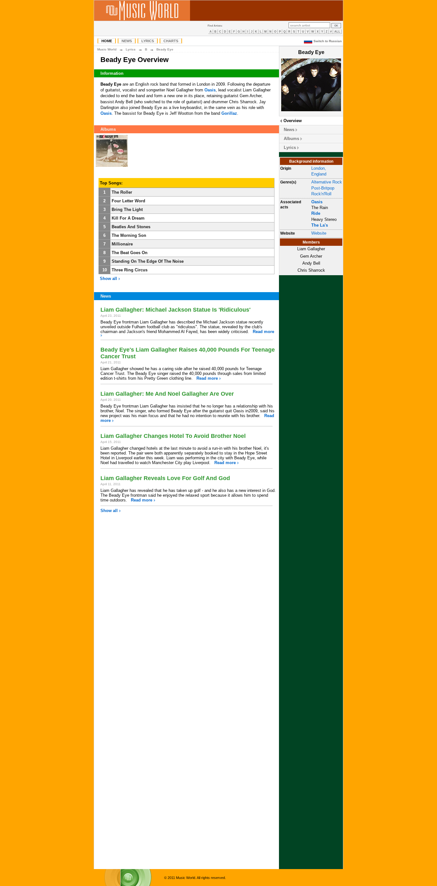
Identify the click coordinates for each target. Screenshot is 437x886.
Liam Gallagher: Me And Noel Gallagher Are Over (167, 394)
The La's (319, 225)
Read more (263, 331)
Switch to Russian (328, 41)
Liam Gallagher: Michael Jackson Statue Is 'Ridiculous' (175, 310)
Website (318, 233)
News (127, 41)
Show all (109, 278)
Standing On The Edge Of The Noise (148, 261)
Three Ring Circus (129, 270)
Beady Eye (164, 49)
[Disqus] (186, 605)
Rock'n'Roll (321, 193)
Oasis (316, 201)
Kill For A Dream (128, 218)
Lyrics (147, 41)
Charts (170, 41)
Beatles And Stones (131, 226)
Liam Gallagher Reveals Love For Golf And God (165, 478)
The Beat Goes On (129, 252)
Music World (106, 49)
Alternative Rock (326, 182)
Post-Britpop (322, 188)
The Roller (122, 192)
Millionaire (122, 244)
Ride (315, 213)
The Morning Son (129, 235)
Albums (291, 138)
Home (106, 41)
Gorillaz (229, 113)
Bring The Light (127, 209)
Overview (292, 120)
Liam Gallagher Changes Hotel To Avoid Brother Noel (173, 436)
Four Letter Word (128, 200)
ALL (337, 31)
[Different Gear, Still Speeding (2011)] (111, 167)
